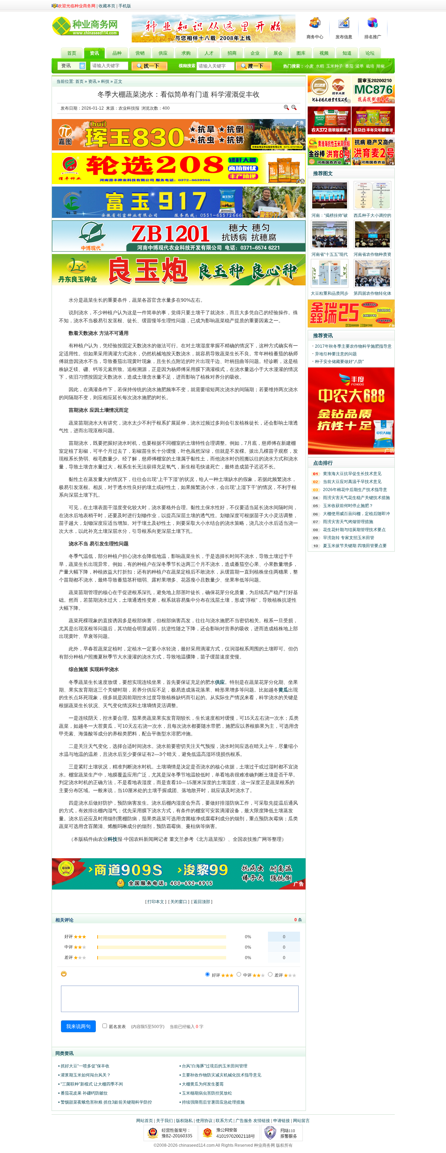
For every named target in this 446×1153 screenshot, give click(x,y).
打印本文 (155, 901)
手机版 (124, 5)
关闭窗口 (178, 901)
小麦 (309, 66)
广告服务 (244, 1120)
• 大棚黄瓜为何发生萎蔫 (201, 1084)
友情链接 (261, 1120)
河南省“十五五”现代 (330, 254)
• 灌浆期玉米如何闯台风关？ (84, 1075)
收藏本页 (107, 5)
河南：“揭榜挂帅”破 (330, 215)
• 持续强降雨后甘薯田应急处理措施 (212, 1102)
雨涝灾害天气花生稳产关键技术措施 (356, 497)
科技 (105, 81)
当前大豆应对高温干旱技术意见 (352, 481)
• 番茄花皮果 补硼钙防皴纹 (83, 1093)
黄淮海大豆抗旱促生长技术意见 (352, 473)
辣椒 (380, 66)
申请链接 (281, 1120)
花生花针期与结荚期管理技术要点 (354, 529)
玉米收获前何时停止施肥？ (348, 505)
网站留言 (301, 1120)
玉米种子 (334, 66)
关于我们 (164, 1120)
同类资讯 (64, 1053)
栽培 (370, 66)
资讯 (92, 81)
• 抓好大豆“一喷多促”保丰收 (83, 1066)
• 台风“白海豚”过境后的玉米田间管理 (213, 1066)
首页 (79, 81)
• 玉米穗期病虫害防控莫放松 (205, 1093)
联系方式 (224, 1120)
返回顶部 (201, 901)
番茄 (349, 66)
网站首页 (144, 1120)
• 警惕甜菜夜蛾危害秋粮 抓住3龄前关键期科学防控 (105, 1102)
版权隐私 (184, 1120)
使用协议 (204, 1120)
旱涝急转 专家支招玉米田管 (348, 537)
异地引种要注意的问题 (336, 354)
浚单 (359, 66)
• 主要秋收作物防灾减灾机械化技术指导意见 (220, 1075)
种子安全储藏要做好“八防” (339, 361)
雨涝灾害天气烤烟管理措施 (348, 521)
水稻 (320, 66)
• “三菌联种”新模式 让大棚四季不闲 (90, 1084)
